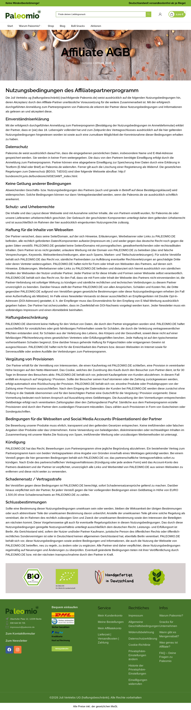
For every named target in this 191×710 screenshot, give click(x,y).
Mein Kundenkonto (110, 615)
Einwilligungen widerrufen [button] (137, 682)
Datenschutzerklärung (142, 638)
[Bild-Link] (22, 609)
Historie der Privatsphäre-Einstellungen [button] (137, 669)
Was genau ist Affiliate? (168, 644)
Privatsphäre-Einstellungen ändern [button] (137, 655)
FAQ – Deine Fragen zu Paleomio (167, 657)
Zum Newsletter (16, 640)
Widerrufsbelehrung (141, 632)
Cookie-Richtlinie (139, 644)
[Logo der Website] (23, 14)
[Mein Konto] (160, 14)
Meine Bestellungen (111, 621)
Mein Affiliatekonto (109, 628)
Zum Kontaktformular (20, 633)
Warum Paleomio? (171, 615)
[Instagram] (17, 649)
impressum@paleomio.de (22, 627)
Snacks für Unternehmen (168, 624)
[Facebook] (9, 649)
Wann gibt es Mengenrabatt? (169, 634)
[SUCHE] (148, 14)
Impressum (135, 615)
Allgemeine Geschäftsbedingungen (143, 624)
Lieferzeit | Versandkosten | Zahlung (108, 638)
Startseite (86, 63)
